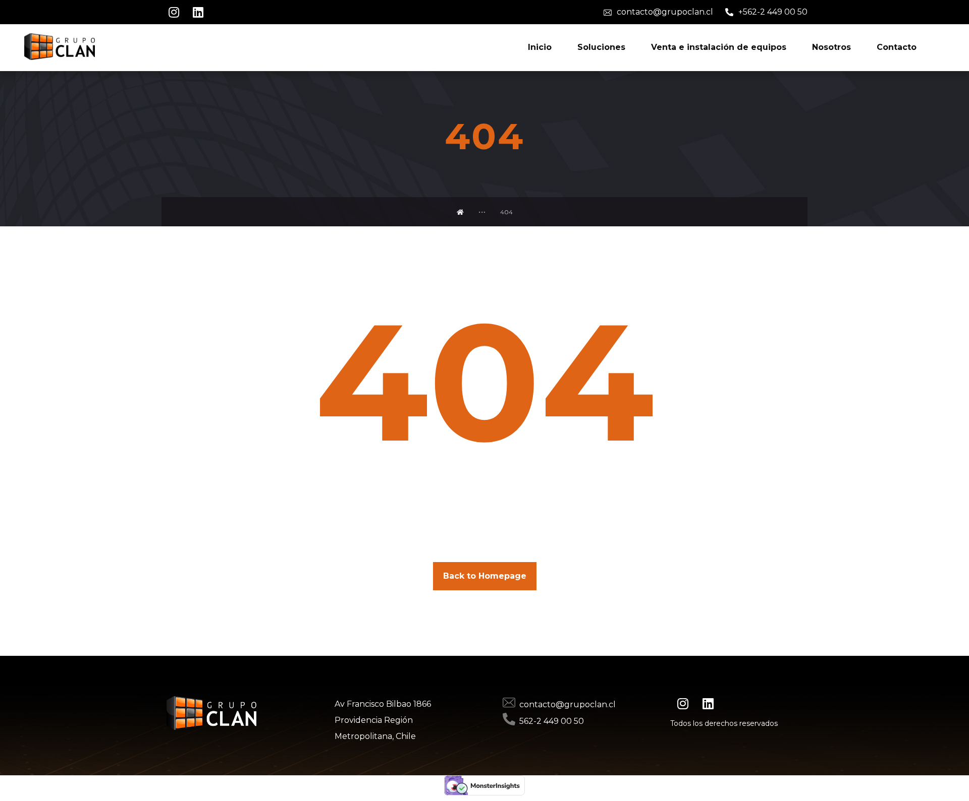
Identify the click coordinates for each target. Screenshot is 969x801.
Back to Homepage (484, 576)
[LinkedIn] (198, 12)
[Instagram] (174, 12)
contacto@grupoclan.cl (567, 704)
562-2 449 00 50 (551, 721)
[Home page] (460, 212)
